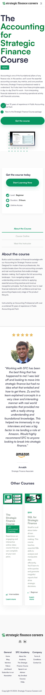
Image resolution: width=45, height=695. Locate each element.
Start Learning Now (22, 182)
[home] (19, 3)
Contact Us (37, 663)
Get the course (22, 121)
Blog (7, 659)
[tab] (22, 229)
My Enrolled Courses (22, 677)
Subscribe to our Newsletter (8, 673)
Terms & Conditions (37, 657)
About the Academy (22, 657)
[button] (41, 3)
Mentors (8, 663)
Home (8, 656)
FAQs (22, 682)
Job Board (8, 669)
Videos (7, 666)
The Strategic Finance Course (22, 664)
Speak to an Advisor (22, 670)
